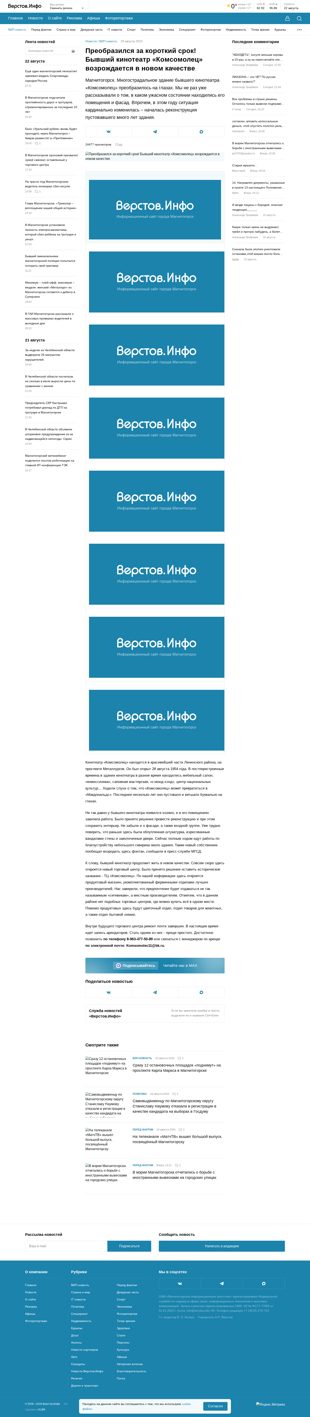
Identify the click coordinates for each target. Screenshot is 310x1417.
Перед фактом (41, 29)
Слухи (121, 1335)
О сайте (55, 18)
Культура (123, 1349)
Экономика (166, 29)
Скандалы (78, 1364)
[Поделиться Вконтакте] (109, 131)
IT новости (115, 29)
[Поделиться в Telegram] (155, 131)
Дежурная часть (91, 29)
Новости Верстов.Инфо (87, 1371)
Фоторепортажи (119, 18)
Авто (74, 1357)
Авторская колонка (130, 1364)
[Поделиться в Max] (201, 131)
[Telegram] (222, 1283)
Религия (76, 1378)
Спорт (131, 29)
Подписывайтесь (139, 965)
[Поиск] (299, 18)
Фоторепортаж (211, 29)
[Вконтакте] (180, 1283)
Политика (147, 29)
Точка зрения (260, 29)
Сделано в (35, 1409)
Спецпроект (187, 29)
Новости (35, 18)
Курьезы (280, 29)
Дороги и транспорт (84, 1385)
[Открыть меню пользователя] (287, 18)
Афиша (93, 18)
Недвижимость (236, 29)
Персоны (123, 1342)
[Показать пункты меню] (299, 29)
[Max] (264, 1283)
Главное (15, 18)
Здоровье (123, 1328)
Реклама (74, 18)
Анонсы (76, 1342)
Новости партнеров (84, 1349)
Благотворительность (131, 1371)
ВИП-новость (17, 29)
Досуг (75, 1335)
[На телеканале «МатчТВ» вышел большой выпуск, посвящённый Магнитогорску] (106, 1140)
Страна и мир (66, 29)
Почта (121, 1378)
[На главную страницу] (24, 6)
